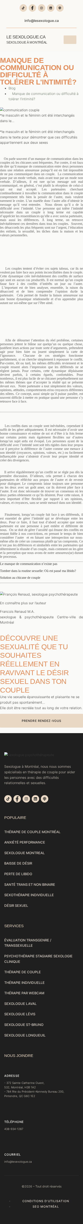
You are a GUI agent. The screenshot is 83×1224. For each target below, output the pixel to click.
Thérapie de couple (22, 972)
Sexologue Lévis (19, 1014)
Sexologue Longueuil (25, 1035)
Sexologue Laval (20, 1003)
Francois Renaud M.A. (17, 611)
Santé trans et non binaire (29, 884)
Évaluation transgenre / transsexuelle (27, 943)
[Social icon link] (23, 8)
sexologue (8, 617)
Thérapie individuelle (24, 982)
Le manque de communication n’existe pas (28, 564)
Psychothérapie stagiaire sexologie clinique (38, 959)
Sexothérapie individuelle (29, 895)
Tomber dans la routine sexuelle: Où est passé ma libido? (38, 571)
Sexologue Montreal (24, 853)
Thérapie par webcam (24, 993)
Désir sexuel (16, 905)
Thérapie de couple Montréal (32, 832)
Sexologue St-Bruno (23, 1025)
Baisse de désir (18, 863)
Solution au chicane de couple (20, 577)
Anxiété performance (24, 842)
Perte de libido (18, 874)
